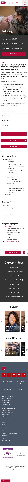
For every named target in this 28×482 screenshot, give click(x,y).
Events (3, 424)
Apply (3, 422)
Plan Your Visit (20, 382)
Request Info (13, 140)
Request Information (7, 438)
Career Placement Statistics (12, 241)
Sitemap (18, 469)
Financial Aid (13, 146)
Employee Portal (6, 440)
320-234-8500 (5, 414)
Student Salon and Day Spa (12, 226)
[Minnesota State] (20, 454)
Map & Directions (6, 404)
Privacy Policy (11, 469)
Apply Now (13, 53)
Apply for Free (7, 390)
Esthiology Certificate (13, 252)
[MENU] (25, 3)
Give (20, 389)
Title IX (3, 427)
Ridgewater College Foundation (9, 433)
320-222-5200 (5, 402)
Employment (5, 435)
